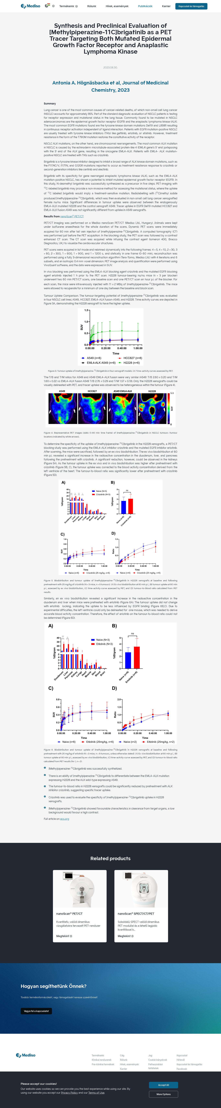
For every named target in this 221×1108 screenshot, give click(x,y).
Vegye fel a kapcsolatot (36, 1011)
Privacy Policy (69, 1092)
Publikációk (145, 6)
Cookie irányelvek (157, 1059)
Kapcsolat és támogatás (191, 6)
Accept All (163, 1085)
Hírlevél (181, 1059)
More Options (164, 1094)
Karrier (166, 6)
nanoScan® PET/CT (71, 216)
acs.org (64, 818)
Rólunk (91, 6)
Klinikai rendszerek (101, 1059)
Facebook (182, 1068)
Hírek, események (117, 6)
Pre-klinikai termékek (103, 1064)
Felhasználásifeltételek (155, 1066)
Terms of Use (96, 1092)
